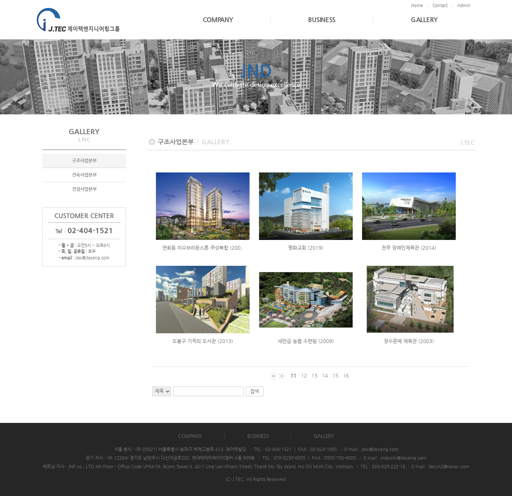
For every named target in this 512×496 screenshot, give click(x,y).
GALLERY (424, 19)
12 (304, 375)
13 (314, 375)
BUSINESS (321, 19)
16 (346, 375)
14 (325, 375)
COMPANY (218, 19)
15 (335, 375)
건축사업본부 (84, 174)
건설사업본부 (84, 189)
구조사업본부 (84, 160)
